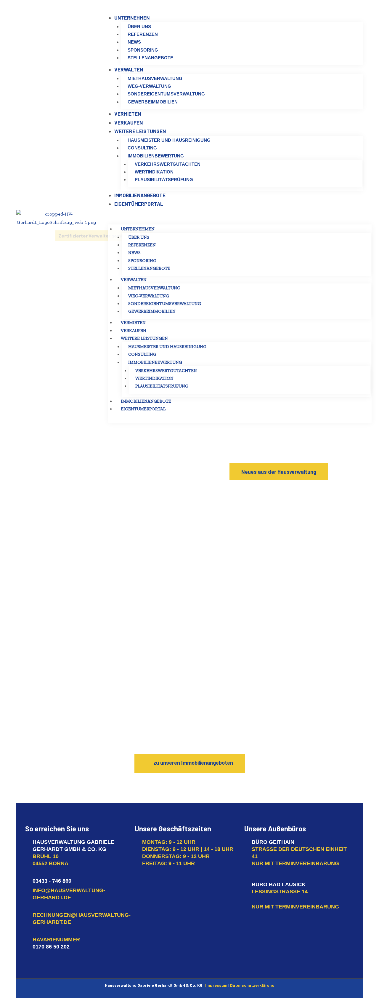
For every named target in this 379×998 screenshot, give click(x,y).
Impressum (216, 985)
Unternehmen (138, 229)
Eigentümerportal (143, 409)
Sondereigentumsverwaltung (164, 303)
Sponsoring (142, 260)
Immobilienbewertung (155, 362)
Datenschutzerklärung (252, 985)
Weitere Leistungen (144, 338)
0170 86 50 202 (51, 947)
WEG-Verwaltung (148, 296)
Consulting (142, 354)
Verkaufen (133, 330)
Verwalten (134, 279)
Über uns (138, 237)
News (134, 252)
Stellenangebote (149, 268)
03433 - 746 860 (52, 881)
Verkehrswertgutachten (166, 370)
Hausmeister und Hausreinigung (167, 346)
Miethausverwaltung (154, 288)
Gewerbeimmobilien (152, 311)
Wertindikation (154, 378)
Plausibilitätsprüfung (161, 386)
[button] (278, 471)
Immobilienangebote (146, 401)
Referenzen (142, 245)
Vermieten (133, 322)
